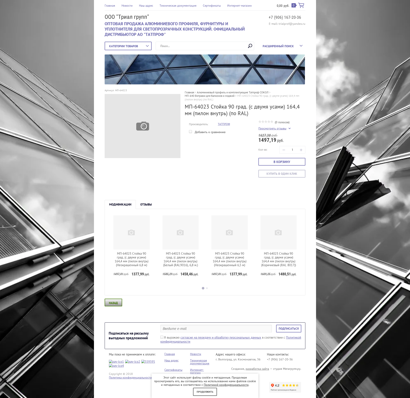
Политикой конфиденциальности (226, 385)
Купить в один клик (281, 174)
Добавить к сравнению (210, 132)
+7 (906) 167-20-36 (285, 17)
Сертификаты (212, 5)
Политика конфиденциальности (130, 377)
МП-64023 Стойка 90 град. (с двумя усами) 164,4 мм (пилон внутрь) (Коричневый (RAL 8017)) (278, 259)
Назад (113, 303)
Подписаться (289, 328)
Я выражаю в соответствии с (230, 339)
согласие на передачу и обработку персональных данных (220, 337)
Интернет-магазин (239, 5)
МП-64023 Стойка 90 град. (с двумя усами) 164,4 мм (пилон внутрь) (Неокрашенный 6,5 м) (229, 259)
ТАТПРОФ (224, 124)
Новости (127, 5)
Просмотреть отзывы (272, 128)
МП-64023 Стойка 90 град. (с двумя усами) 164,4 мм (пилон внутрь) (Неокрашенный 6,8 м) (131, 259)
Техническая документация (178, 5)
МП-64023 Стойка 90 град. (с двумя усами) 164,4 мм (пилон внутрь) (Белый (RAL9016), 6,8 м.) (180, 259)
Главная (110, 5)
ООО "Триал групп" (127, 16)
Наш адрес (146, 5)
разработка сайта (257, 369)
